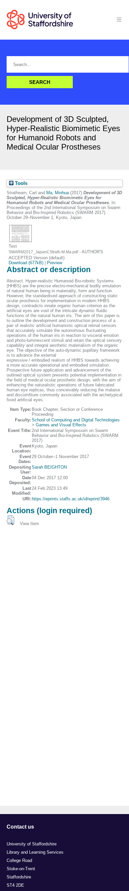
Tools (20, 183)
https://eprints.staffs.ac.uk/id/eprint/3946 (70, 498)
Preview (54, 262)
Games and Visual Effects (61, 424)
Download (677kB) (26, 262)
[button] (10, 520)
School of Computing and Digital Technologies (76, 419)
